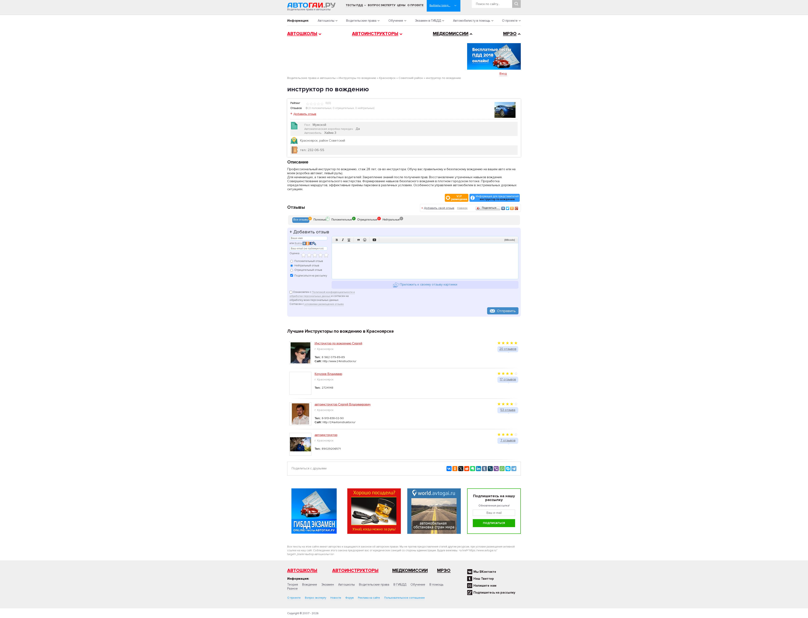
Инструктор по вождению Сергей (338, 343)
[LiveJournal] (490, 468)
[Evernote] (472, 468)
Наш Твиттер (483, 579)
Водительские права (361, 21)
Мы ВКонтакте (484, 572)
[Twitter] (507, 208)
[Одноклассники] (512, 208)
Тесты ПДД (354, 5)
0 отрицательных (343, 108)
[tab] (300, 220)
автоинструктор (326, 435)
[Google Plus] (516, 208)
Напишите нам (484, 585)
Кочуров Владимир (328, 374)
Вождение (309, 584)
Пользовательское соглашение (404, 597)
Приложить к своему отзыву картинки (428, 284)
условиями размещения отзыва (324, 304)
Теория (292, 584)
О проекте (415, 5)
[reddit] (466, 468)
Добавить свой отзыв (439, 208)
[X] (460, 468)
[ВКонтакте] (503, 208)
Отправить (506, 310)
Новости (335, 597)
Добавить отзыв (304, 114)
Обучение (395, 21)
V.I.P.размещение (459, 198)
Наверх (462, 208)
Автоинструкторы (375, 33)
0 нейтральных (364, 108)
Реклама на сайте (369, 597)
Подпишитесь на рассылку (494, 592)
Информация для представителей (497, 198)
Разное (292, 588)
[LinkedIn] (478, 468)
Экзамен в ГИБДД (428, 21)
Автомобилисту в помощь (471, 21)
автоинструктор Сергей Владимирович (343, 404)
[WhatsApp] (502, 468)
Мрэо (444, 570)
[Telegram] (513, 468)
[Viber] (496, 468)
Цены (401, 5)
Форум (349, 597)
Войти (298, 243)
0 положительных (320, 108)
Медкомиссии (450, 33)
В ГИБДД (399, 584)
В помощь (436, 584)
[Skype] (507, 468)
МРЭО (510, 33)
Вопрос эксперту (381, 5)
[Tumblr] (484, 468)
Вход (503, 74)
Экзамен (327, 584)
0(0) (328, 103)
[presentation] (300, 220)
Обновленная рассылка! (494, 505)
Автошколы (326, 21)
